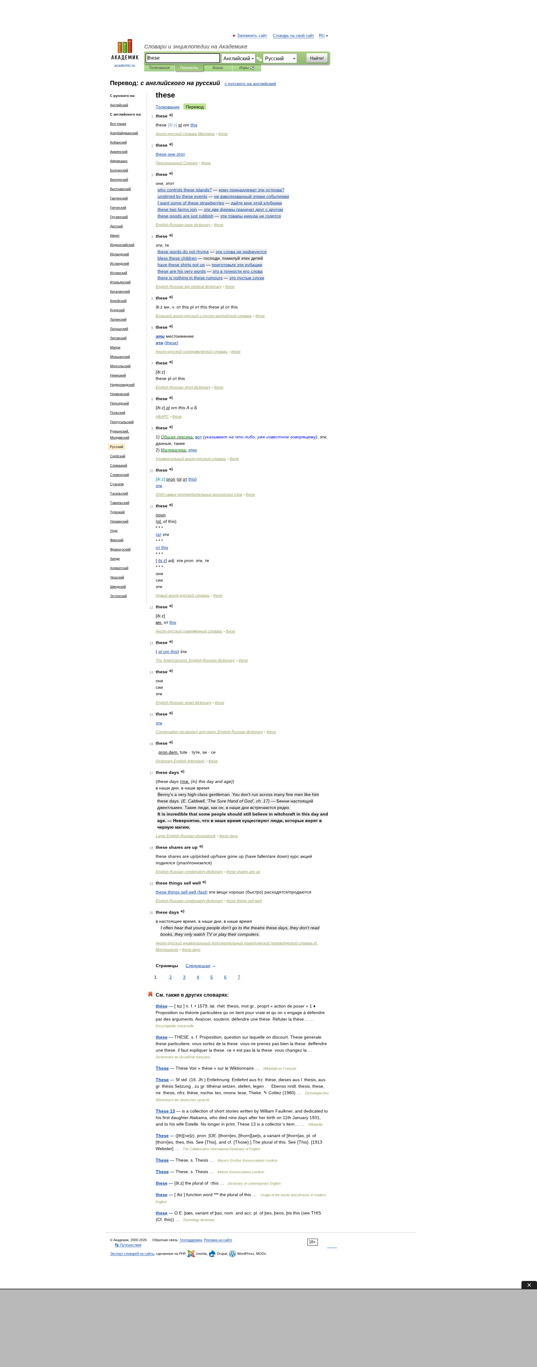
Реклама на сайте (218, 1240)
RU (321, 36)
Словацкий (118, 465)
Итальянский (120, 282)
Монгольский (120, 366)
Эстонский (118, 596)
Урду (114, 531)
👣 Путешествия (128, 1245)
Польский (117, 412)
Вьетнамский (120, 189)
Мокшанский (120, 357)
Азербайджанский (124, 133)
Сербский (117, 456)
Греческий (118, 207)
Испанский (118, 273)
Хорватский (119, 568)
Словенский (119, 475)
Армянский (118, 151)
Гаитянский (119, 198)
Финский (116, 540)
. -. (195, 660)
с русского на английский (250, 83)
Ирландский (119, 254)
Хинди (115, 558)
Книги (218, 68)
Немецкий (118, 375)
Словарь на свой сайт (293, 36)
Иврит (115, 235)
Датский (116, 226)
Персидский (119, 403)
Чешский (117, 577)
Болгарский (119, 170)
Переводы (189, 68)
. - (209, 732)
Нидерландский (122, 384)
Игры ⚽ (247, 68)
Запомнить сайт (252, 36)
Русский (116, 447)
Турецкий (117, 512)
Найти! (317, 58)
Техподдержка (191, 1240)
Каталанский (120, 291)
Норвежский (119, 394)
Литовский (118, 338)
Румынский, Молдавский (119, 434)
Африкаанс (119, 161)
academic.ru (124, 65)
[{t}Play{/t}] (171, 115)
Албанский (118, 142)
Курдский (117, 310)
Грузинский (119, 217)
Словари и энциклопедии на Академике (195, 46)
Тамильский (119, 503)
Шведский (118, 586)
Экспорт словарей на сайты (132, 1253)
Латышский (119, 329)
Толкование (168, 106)
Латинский (118, 319)
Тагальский (119, 493)
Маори (115, 347)
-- (204, 316)
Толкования (159, 68)
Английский (119, 105)
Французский (120, 549)
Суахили (117, 484)
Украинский (119, 521)
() (171, 342)
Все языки (118, 124)
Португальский (122, 422)
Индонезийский (122, 245)
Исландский (119, 263)
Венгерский (119, 179)
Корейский (118, 301)
